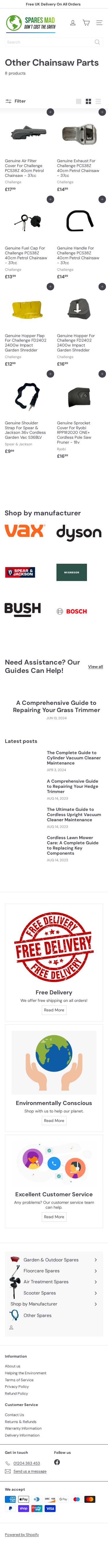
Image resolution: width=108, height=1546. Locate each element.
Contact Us (14, 1414)
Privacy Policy (17, 1386)
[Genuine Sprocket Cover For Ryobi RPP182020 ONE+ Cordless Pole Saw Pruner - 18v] (80, 417)
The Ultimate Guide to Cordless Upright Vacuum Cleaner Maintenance (74, 814)
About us (12, 1366)
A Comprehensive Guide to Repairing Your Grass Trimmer (56, 706)
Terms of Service (19, 1379)
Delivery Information (22, 1435)
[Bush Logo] (28, 620)
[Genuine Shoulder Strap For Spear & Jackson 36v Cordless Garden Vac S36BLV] (28, 415)
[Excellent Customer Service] (54, 1163)
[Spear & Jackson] (28, 581)
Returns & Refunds (21, 1421)
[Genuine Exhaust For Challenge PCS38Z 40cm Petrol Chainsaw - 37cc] (80, 153)
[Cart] (86, 22)
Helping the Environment (25, 1373)
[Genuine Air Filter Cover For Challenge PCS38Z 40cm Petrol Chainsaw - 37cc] (28, 153)
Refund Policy (16, 1393)
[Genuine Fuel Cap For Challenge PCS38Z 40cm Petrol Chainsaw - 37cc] (28, 240)
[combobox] (54, 42)
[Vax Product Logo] (28, 542)
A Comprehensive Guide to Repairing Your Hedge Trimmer (72, 786)
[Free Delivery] (54, 947)
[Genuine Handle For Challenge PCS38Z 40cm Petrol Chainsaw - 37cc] (80, 240)
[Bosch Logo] (80, 620)
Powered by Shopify (22, 1534)
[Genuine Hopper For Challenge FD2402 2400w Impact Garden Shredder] (80, 328)
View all (95, 666)
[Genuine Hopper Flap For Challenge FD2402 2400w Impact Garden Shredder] (28, 328)
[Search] (97, 42)
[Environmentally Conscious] (54, 1063)
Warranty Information (23, 1428)
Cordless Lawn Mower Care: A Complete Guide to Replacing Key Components (72, 845)
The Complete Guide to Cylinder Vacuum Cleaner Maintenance (74, 758)
